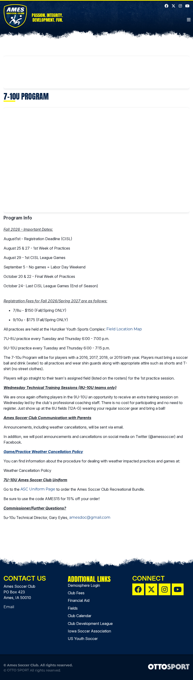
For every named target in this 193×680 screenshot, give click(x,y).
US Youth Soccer (83, 638)
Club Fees (76, 593)
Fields (73, 608)
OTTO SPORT (18, 670)
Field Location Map (124, 329)
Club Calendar (79, 615)
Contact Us (25, 578)
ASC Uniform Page (37, 489)
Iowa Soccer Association (89, 631)
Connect (148, 578)
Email (9, 607)
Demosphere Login (84, 585)
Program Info (18, 218)
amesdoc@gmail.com (89, 517)
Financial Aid (78, 600)
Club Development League (90, 623)
